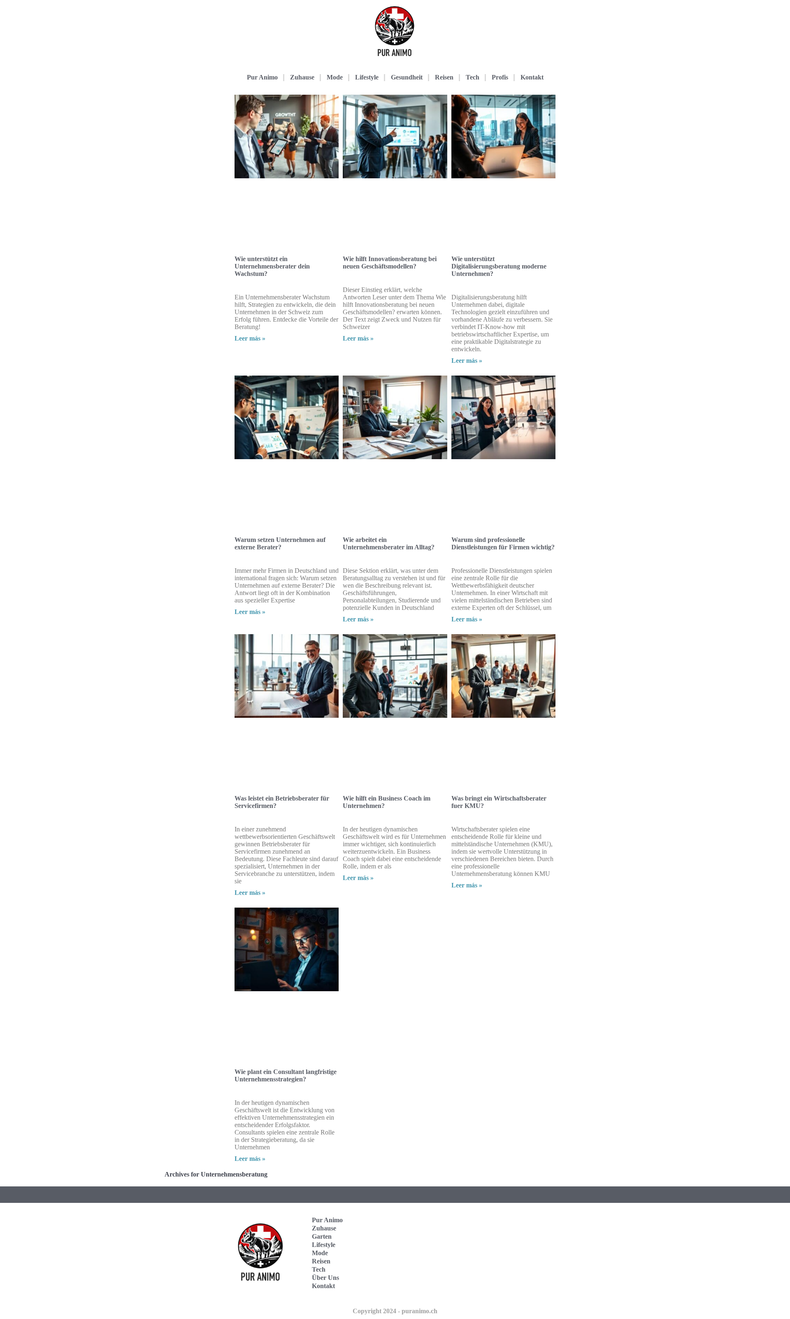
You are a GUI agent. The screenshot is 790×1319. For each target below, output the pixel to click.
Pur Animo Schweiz (515, 1253)
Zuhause (302, 77)
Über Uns (325, 1277)
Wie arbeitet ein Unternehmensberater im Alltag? (388, 543)
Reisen (444, 77)
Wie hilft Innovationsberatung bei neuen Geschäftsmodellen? (390, 262)
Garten (322, 1236)
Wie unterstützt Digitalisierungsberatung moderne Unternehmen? (498, 266)
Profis (500, 77)
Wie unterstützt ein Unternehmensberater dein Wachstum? (272, 266)
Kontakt (532, 77)
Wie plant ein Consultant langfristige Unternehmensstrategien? (286, 1075)
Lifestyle (367, 77)
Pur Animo (262, 77)
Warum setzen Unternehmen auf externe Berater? (280, 543)
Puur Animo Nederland (517, 1278)
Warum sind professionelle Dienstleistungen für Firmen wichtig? (503, 543)
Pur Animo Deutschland (517, 1227)
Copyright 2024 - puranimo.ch (395, 1310)
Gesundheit (407, 77)
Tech (472, 77)
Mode (335, 77)
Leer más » (250, 338)
